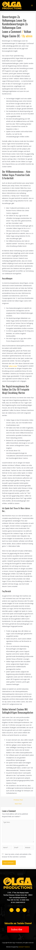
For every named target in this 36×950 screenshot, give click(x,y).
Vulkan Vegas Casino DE (16, 33)
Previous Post (18, 800)
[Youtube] (24, 910)
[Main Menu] (32, 5)
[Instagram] (18, 910)
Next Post (18, 803)
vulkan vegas (13, 366)
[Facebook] (12, 910)
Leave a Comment (11, 31)
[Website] (29, 848)
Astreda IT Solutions (24, 947)
